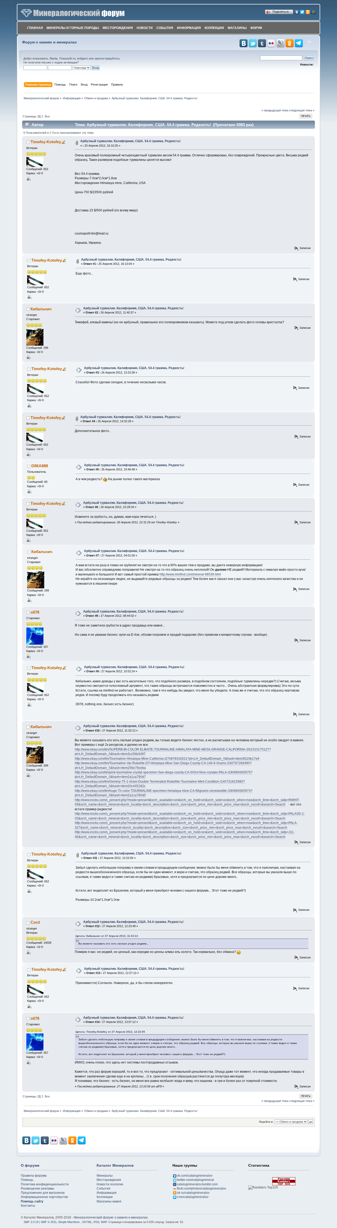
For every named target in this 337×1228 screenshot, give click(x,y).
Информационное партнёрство (44, 1197)
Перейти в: (266, 1121)
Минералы (105, 1175)
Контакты (28, 1205)
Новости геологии (110, 1184)
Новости (145, 28)
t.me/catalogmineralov (193, 1197)
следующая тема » (301, 110)
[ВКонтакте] (297, 11)
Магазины (237, 28)
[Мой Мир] (313, 11)
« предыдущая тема (274, 110)
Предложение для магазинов (43, 1193)
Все (47, 116)
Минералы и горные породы (73, 28)
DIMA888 (39, 466)
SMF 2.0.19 (31, 1222)
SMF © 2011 (49, 1222)
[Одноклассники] (308, 11)
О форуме (30, 1165)
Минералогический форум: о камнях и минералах (111, 1217)
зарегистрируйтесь (107, 58)
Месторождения (118, 28)
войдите (82, 58)
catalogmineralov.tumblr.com (197, 1184)
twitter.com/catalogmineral (195, 1180)
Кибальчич (41, 309)
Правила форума (34, 1175)
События (164, 28)
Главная (35, 28)
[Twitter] (302, 11)
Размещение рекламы (37, 1188)
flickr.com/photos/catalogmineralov (201, 1188)
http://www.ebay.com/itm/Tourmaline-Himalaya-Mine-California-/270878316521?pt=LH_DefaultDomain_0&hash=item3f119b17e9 (167, 758)
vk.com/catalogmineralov (194, 1175)
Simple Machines (69, 1222)
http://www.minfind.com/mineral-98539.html (190, 574)
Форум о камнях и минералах (49, 42)
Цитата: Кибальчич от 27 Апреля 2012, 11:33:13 (107, 935)
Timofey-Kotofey (46, 142)
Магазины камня (109, 1201)
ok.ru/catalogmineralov (193, 1193)
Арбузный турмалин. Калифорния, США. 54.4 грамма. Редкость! (130, 141)
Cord (35, 922)
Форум (256, 28)
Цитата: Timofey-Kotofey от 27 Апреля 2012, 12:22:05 (110, 1031)
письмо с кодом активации (59, 62)
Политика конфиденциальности (45, 1184)
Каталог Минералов (115, 1165)
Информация (189, 28)
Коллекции (214, 28)
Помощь (27, 1180)
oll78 (35, 612)
